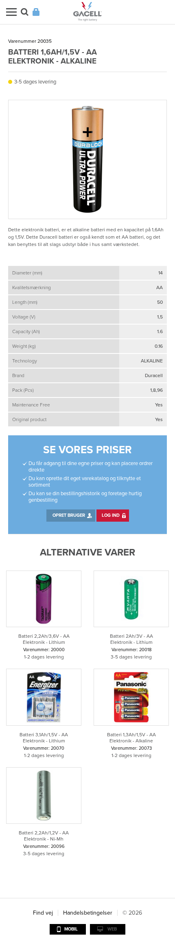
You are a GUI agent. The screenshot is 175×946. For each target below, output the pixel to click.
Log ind (111, 515)
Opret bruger (68, 515)
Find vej (43, 912)
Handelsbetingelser (87, 912)
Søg (24, 12)
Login (36, 12)
